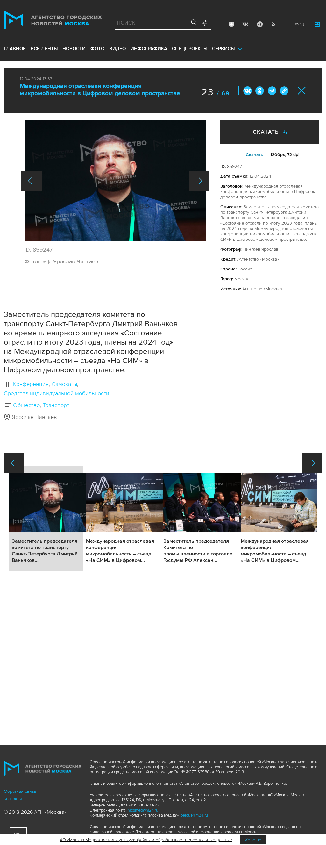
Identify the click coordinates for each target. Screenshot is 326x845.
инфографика (149, 49)
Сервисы (223, 49)
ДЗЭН (231, 24)
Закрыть (302, 90)
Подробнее (46, 518)
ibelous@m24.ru (194, 815)
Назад (31, 181)
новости (74, 49)
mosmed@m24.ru (143, 810)
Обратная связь (20, 791)
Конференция (31, 384)
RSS (273, 24)
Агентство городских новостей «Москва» (53, 21)
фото (97, 49)
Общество (26, 405)
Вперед (199, 181)
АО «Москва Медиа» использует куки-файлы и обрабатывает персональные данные (146, 839)
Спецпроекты (189, 49)
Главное (15, 49)
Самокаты (64, 384)
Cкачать (254, 154)
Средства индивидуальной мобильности (56, 393)
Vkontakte (245, 24)
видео (117, 49)
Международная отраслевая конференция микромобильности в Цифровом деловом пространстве (100, 89)
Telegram (259, 24)
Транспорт (56, 405)
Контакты (13, 799)
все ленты (44, 49)
